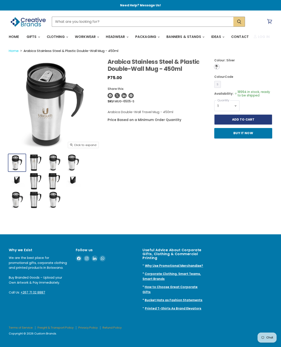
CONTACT (240, 36)
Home (14, 51)
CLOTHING (56, 36)
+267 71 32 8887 (33, 292)
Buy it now (243, 133)
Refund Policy (112, 328)
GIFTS (32, 36)
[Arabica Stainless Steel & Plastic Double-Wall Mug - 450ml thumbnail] (54, 181)
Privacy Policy (88, 328)
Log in (263, 36)
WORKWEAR (86, 36)
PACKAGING (146, 36)
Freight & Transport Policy (56, 328)
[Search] (239, 22)
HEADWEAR (116, 36)
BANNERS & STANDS (184, 36)
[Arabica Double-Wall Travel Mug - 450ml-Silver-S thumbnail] (17, 162)
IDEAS (216, 36)
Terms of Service (21, 328)
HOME (14, 36)
